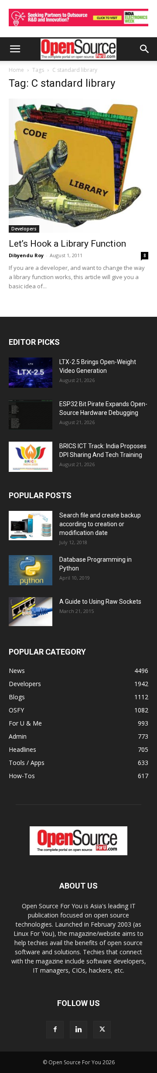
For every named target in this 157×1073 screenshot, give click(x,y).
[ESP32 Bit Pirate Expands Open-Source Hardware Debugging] (30, 415)
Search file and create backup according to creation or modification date (100, 524)
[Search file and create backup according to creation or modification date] (30, 525)
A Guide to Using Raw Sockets (100, 601)
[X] (102, 1029)
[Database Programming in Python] (30, 570)
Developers (24, 229)
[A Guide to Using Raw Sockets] (30, 611)
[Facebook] (55, 1029)
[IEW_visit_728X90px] (78, 28)
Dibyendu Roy (26, 255)
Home (16, 70)
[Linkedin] (78, 1029)
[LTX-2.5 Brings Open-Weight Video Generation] (30, 373)
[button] (15, 49)
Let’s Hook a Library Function (67, 243)
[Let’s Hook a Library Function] (78, 166)
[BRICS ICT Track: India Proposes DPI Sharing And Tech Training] (30, 457)
